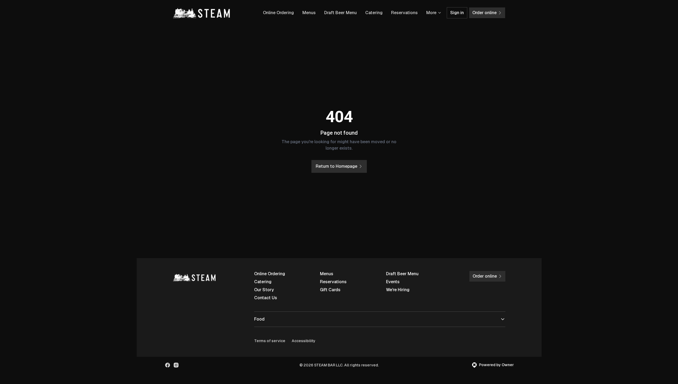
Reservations (404, 12)
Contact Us (265, 298)
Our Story (264, 290)
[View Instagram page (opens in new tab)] (176, 365)
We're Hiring (397, 290)
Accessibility (303, 340)
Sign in (457, 12)
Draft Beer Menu (340, 12)
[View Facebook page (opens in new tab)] (167, 365)
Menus (309, 12)
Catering (374, 12)
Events (393, 282)
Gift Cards (330, 290)
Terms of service (269, 340)
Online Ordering (278, 12)
